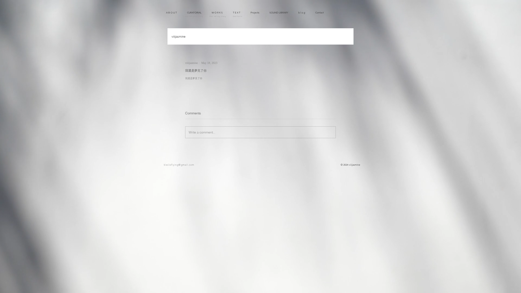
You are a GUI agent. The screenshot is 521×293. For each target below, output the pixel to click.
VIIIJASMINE (350, 12)
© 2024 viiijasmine (350, 164)
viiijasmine (178, 36)
